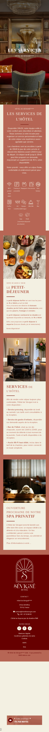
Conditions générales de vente (24, 636)
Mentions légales (24, 633)
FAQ (24, 647)
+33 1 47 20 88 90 (26, 614)
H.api (31, 653)
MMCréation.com (24, 655)
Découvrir (24, 96)
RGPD (24, 643)
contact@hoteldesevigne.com (25, 612)
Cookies (24, 638)
